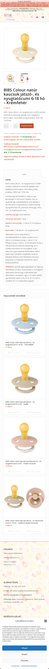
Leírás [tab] (22, 174)
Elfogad (24, 648)
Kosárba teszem (26, 126)
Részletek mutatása (34, 353)
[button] (45, 621)
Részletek (24, 661)
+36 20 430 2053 (23, 8)
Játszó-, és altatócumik (34, 133)
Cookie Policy (15, 666)
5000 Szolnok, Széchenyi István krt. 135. (24, 11)
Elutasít (24, 654)
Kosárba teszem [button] (15, 353)
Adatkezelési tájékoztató (29, 666)
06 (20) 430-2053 (19, 586)
